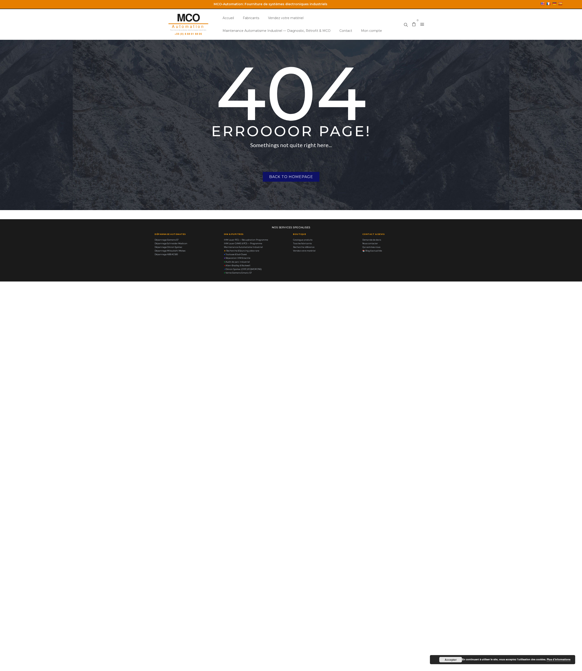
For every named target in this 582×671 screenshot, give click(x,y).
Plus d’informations (558, 659)
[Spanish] (560, 3)
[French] (548, 3)
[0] (414, 25)
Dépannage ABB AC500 (166, 254)
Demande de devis (371, 240)
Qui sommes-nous (371, 247)
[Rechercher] (406, 23)
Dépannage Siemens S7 (166, 240)
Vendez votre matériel (286, 18)
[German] (554, 3)
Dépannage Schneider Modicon (171, 243)
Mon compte (371, 31)
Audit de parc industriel (237, 262)
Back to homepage (291, 177)
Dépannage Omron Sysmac (168, 247)
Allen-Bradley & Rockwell (237, 265)
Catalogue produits (302, 240)
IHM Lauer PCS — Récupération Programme (246, 240)
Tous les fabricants (302, 243)
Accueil (228, 18)
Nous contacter (370, 243)
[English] (542, 3)
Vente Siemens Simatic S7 (238, 273)
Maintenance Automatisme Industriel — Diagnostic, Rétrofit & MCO (277, 31)
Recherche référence (303, 247)
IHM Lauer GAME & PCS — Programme (243, 243)
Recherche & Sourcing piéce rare (241, 251)
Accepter (451, 660)
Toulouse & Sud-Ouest (235, 254)
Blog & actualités (372, 251)
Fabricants (251, 18)
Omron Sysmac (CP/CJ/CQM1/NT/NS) (243, 269)
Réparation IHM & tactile (237, 258)
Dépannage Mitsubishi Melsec (170, 251)
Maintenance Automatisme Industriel (243, 247)
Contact (345, 31)
